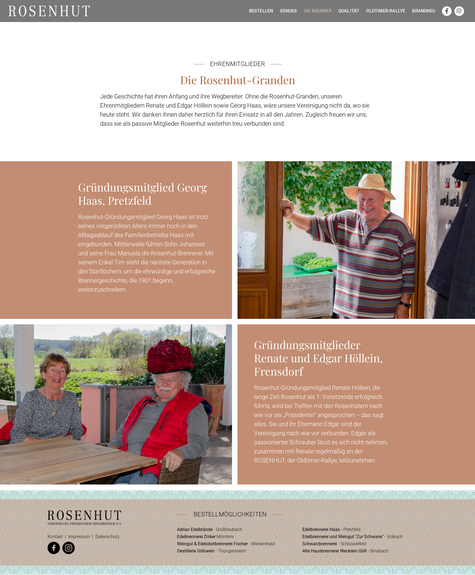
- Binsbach (345, 551)
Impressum (79, 536)
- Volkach (352, 536)
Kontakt (55, 536)
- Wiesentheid (226, 543)
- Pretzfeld (331, 529)
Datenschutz (107, 536)
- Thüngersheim (211, 551)
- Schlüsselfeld (334, 543)
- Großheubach (209, 529)
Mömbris (205, 536)
